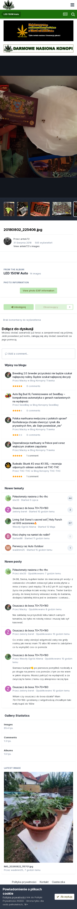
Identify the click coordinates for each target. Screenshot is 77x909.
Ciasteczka (58, 881)
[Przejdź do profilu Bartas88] (8, 536)
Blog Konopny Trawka (42, 380)
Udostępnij (19, 307)
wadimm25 (19, 549)
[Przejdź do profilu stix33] (8, 498)
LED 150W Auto (16, 273)
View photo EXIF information (38, 290)
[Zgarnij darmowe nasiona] (38, 48)
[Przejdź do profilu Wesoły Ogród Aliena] (8, 521)
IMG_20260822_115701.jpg (18, 866)
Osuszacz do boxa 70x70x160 (30, 508)
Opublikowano (44, 573)
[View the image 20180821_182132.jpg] (9, 209)
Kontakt (44, 881)
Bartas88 (18, 538)
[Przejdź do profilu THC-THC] (8, 465)
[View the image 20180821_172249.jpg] (22, 209)
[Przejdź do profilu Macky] (8, 375)
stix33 (16, 500)
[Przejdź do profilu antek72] (7, 241)
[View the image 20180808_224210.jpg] (40, 209)
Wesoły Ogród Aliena (24, 526)
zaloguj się (37, 336)
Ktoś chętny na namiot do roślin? (31, 534)
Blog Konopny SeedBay (46, 404)
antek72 (25, 238)
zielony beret (20, 511)
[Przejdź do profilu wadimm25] (8, 548)
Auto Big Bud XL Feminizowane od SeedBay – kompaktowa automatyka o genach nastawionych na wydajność (41, 398)
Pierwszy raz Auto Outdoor (28, 546)
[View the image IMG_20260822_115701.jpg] (38, 817)
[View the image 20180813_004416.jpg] (61, 209)
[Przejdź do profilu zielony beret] (8, 510)
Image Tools (62, 191)
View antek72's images (26, 246)
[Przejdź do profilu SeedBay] (8, 396)
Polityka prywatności (24, 881)
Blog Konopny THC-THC (47, 470)
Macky (23, 380)
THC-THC (25, 470)
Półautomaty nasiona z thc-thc (30, 496)
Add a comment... (18, 353)
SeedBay (24, 404)
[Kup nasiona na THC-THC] (38, 30)
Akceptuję (65, 896)
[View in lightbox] (38, 126)
